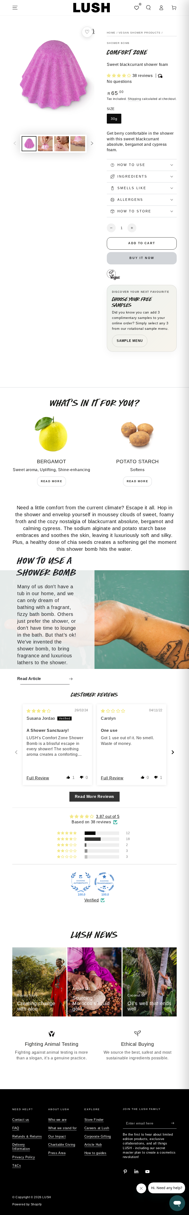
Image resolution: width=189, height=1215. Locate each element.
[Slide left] (14, 143)
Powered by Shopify (27, 1204)
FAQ (15, 1128)
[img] (39, 711)
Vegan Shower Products (139, 32)
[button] (148, 7)
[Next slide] (173, 752)
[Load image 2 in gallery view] (45, 143)
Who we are (57, 1120)
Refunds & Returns (27, 1136)
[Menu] (15, 7)
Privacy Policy (23, 1157)
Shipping (134, 99)
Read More (51, 481)
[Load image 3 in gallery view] (61, 143)
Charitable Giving (61, 1144)
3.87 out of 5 (107, 816)
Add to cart (141, 243)
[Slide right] (92, 143)
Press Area (56, 1153)
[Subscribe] (174, 1123)
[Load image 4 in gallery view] (77, 143)
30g (114, 119)
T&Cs (16, 1165)
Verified (91, 900)
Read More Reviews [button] (94, 796)
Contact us (20, 1120)
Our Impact (57, 1136)
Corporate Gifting (97, 1136)
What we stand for (62, 1128)
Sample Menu (130, 341)
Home (111, 32)
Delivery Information (21, 1147)
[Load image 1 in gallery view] (29, 143)
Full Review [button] (38, 778)
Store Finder (94, 1120)
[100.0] (81, 882)
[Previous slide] (16, 752)
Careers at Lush (96, 1128)
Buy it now (141, 258)
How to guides (95, 1153)
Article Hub (93, 1144)
